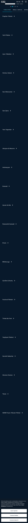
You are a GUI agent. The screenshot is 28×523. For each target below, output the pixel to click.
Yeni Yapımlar (7, 129)
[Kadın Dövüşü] (16, 24)
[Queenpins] (6, 100)
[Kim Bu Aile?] (6, 43)
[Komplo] (6, 119)
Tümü (4, 394)
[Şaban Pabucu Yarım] (16, 345)
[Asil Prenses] (6, 81)
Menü (26, 2)
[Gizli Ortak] (16, 119)
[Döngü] (16, 308)
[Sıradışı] (6, 289)
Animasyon (6, 167)
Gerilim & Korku (8, 280)
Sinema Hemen (8, 375)
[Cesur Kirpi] (6, 138)
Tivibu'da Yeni (7, 318)
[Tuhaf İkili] (6, 364)
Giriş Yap (18, 1)
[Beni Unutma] (16, 327)
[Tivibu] (3, 2)
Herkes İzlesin (7, 73)
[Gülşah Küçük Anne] (6, 345)
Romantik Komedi (8, 224)
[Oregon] (16, 43)
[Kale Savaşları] (16, 213)
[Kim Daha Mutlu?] (6, 232)
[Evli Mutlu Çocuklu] (16, 232)
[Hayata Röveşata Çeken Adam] (16, 100)
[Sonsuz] (16, 270)
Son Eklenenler (7, 92)
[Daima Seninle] (6, 270)
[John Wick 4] (6, 24)
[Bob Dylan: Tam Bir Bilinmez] (16, 251)
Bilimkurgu (6, 262)
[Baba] (6, 421)
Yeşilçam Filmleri (8, 337)
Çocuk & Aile (7, 205)
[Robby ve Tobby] (6, 213)
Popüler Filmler (8, 16)
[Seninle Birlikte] (16, 194)
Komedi (5, 186)
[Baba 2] (16, 421)
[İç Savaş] (16, 81)
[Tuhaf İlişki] (16, 364)
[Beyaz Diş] (16, 62)
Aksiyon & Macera (9, 148)
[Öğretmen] (6, 308)
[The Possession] (6, 327)
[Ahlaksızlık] (16, 289)
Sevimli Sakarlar (8, 356)
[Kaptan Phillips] (6, 157)
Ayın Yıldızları (7, 54)
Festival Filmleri (8, 299)
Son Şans (6, 111)
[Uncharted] (16, 157)
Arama (22, 1)
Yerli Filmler (6, 35)
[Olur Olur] (6, 62)
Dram (4, 243)
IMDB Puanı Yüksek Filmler (12, 413)
